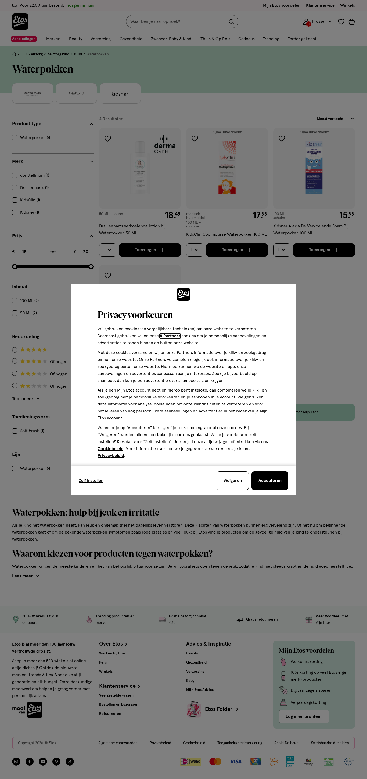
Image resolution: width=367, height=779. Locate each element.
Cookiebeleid (110, 449)
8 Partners (170, 336)
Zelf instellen (91, 481)
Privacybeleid (111, 456)
